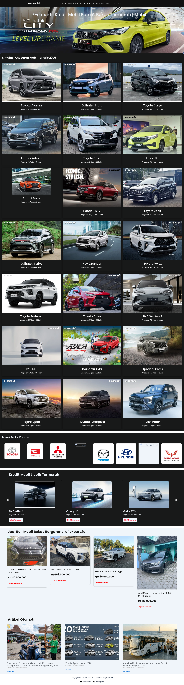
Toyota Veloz (153, 264)
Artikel (118, 3)
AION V (128, 511)
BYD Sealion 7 (152, 316)
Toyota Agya (92, 316)
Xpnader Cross (152, 369)
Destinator (152, 422)
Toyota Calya (152, 105)
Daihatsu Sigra (91, 105)
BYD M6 (31, 369)
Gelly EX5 (72, 511)
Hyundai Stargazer (92, 422)
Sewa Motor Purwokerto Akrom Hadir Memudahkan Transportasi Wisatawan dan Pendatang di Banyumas (32, 664)
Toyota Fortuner (31, 316)
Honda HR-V (92, 211)
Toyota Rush (92, 158)
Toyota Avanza (31, 105)
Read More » (10, 671)
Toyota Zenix (153, 211)
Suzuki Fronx (31, 198)
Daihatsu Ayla (92, 369)
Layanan (87, 3)
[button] (80, 3)
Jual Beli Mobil (70, 3)
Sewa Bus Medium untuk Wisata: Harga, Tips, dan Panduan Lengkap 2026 (146, 664)
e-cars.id (34, 3)
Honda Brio (152, 158)
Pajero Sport (31, 422)
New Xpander (92, 264)
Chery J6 (15, 511)
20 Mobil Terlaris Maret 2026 (78, 663)
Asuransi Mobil (104, 3)
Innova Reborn (31, 158)
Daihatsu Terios (31, 264)
